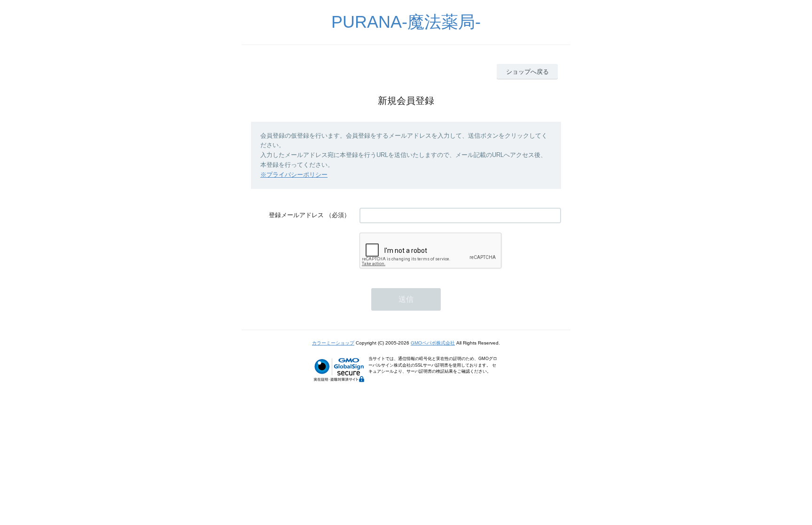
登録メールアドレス (296, 215)
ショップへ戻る (527, 71)
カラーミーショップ (333, 342)
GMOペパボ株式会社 (433, 342)
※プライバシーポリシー (294, 174)
